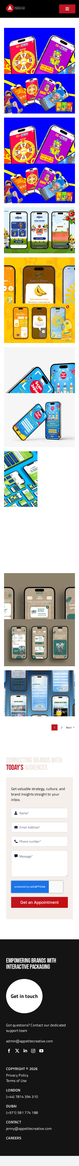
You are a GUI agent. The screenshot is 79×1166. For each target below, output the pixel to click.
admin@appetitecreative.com (29, 1041)
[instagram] (33, 1051)
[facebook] (9, 1051)
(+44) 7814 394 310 (22, 1096)
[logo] (15, 5)
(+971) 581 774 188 (22, 1112)
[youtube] (41, 1051)
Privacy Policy (17, 1075)
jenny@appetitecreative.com (29, 1128)
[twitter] (17, 1051)
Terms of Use (16, 1080)
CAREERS (13, 1138)
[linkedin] (25, 1051)
